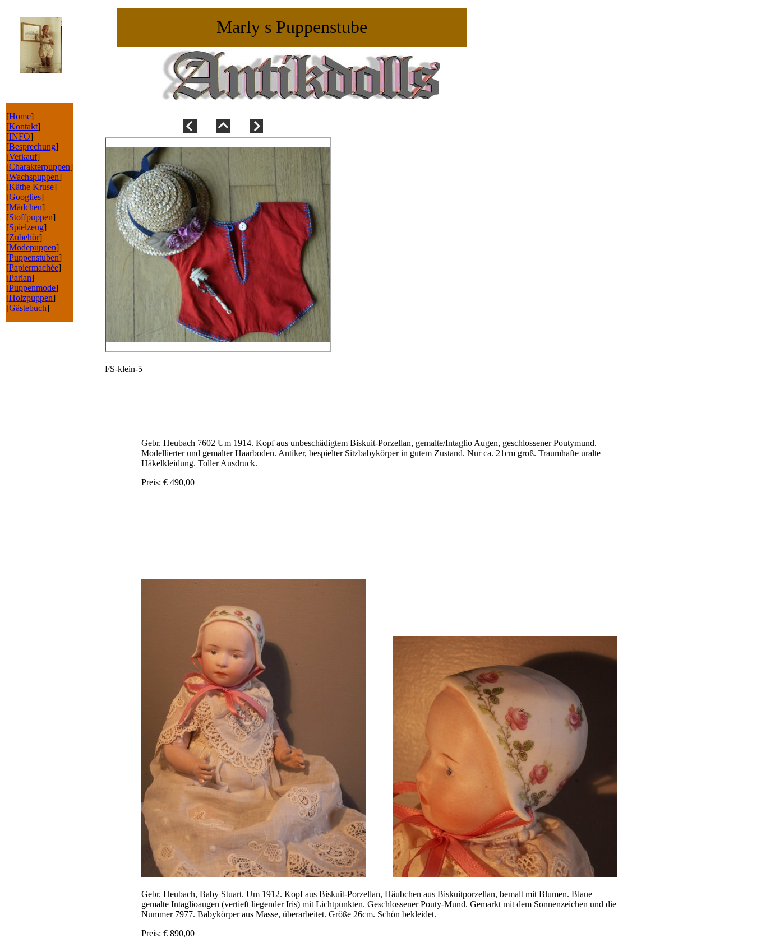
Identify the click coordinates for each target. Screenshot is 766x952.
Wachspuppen (34, 177)
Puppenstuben (34, 257)
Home (20, 116)
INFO (19, 136)
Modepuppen (32, 247)
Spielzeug (26, 227)
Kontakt (23, 126)
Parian (20, 277)
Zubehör (24, 237)
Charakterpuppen (39, 166)
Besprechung (32, 146)
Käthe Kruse (31, 187)
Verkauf (23, 156)
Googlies (25, 197)
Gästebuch (28, 308)
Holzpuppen (31, 298)
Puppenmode (32, 287)
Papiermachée (33, 267)
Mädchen (25, 207)
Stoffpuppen (31, 217)
